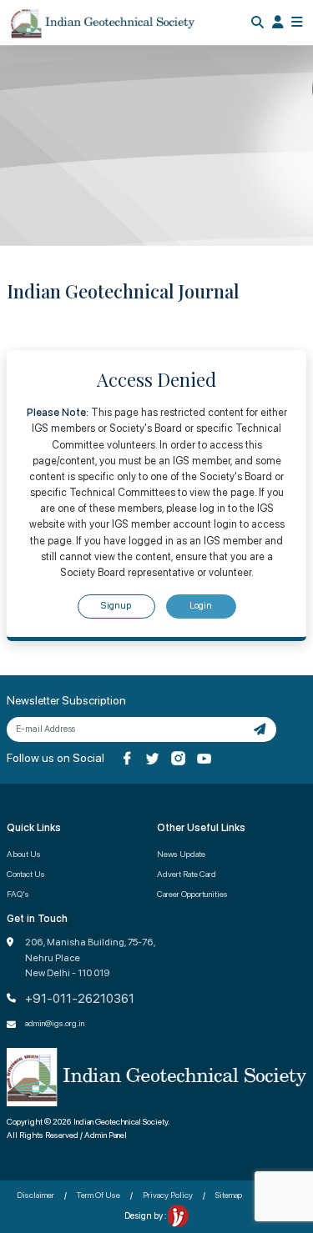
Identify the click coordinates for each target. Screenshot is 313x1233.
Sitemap (228, 1195)
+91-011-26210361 (79, 998)
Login (200, 605)
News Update (181, 854)
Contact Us (26, 874)
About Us (24, 854)
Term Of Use (98, 1195)
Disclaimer (35, 1195)
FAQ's (18, 894)
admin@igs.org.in (54, 1023)
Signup (116, 605)
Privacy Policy (168, 1195)
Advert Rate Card (186, 874)
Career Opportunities (192, 894)
